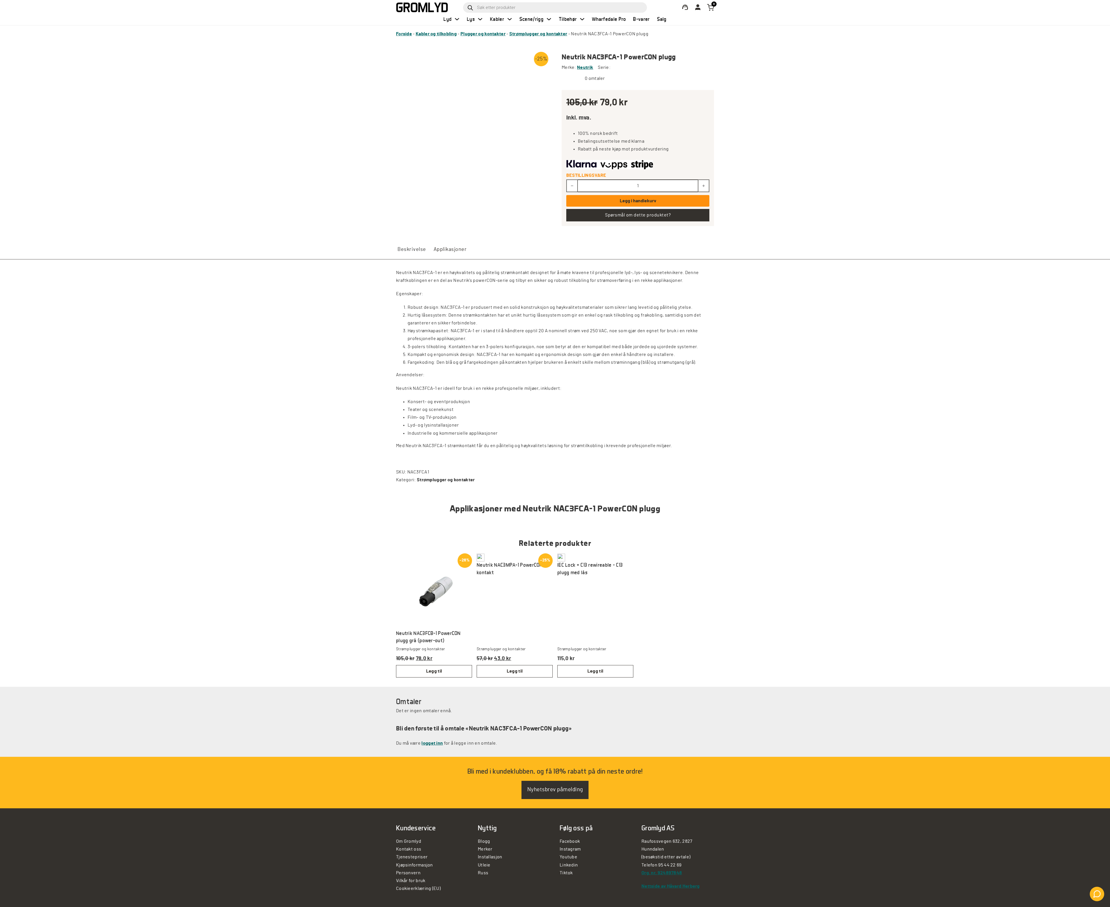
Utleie (484, 865)
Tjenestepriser (412, 857)
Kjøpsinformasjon (414, 865)
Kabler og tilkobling (436, 34)
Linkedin (569, 865)
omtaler (595, 78)
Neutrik (585, 67)
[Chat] (1097, 894)
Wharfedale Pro (609, 19)
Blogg (484, 841)
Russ (483, 873)
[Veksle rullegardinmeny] (457, 19)
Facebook (570, 841)
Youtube (568, 857)
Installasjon (490, 857)
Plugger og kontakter (483, 34)
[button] (515, 671)
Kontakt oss (408, 849)
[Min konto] (685, 7)
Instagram (570, 849)
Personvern (408, 873)
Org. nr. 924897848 (661, 873)
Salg (662, 19)
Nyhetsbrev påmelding (555, 789)
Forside (404, 34)
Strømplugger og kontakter (538, 34)
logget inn (432, 743)
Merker (485, 849)
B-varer (641, 19)
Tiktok (566, 873)
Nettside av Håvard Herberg (670, 886)
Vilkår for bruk (411, 880)
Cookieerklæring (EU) (418, 888)
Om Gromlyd (408, 841)
